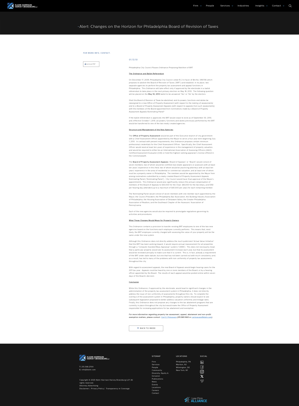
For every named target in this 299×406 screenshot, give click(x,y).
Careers (155, 390)
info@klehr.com (89, 370)
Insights (259, 6)
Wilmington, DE (183, 367)
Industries (243, 6)
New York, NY (182, 370)
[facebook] (202, 367)
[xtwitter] (202, 376)
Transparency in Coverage (118, 389)
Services (225, 6)
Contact (276, 6)
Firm (195, 6)
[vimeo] (202, 381)
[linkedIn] (202, 362)
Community (157, 370)
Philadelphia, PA (183, 362)
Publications (157, 379)
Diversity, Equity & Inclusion (160, 374)
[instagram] (202, 372)
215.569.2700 (87, 367)
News (154, 382)
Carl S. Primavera (169, 317)
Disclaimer (84, 389)
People (210, 6)
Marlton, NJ (181, 364)
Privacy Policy (97, 389)
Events (155, 385)
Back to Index (147, 328)
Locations (156, 387)
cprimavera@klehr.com (202, 317)
